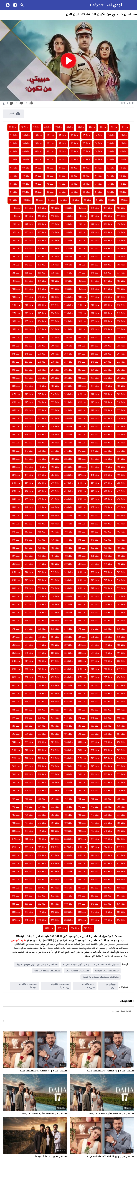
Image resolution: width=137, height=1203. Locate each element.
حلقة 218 (16, 305)
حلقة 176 (95, 273)
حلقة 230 (95, 322)
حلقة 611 (55, 661)
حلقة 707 (95, 750)
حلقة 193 (108, 289)
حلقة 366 (82, 443)
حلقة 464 (95, 532)
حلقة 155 (16, 249)
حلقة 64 (98, 176)
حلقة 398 (16, 467)
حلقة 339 (82, 419)
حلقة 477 (42, 540)
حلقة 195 (82, 289)
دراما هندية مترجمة (88, 985)
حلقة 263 (16, 346)
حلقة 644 (95, 694)
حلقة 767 (16, 799)
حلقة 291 (121, 378)
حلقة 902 (16, 920)
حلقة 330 (82, 411)
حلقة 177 (82, 273)
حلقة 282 (121, 370)
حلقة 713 (16, 750)
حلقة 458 (55, 524)
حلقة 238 (108, 330)
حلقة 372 (121, 451)
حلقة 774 (42, 807)
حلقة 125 (55, 225)
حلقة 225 (42, 313)
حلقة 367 (68, 443)
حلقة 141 (82, 241)
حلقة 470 (16, 532)
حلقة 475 (68, 540)
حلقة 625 (108, 677)
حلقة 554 (95, 613)
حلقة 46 (74, 160)
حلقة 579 (121, 637)
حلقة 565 (68, 621)
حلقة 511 (68, 572)
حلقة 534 (121, 597)
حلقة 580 (108, 637)
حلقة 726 (82, 767)
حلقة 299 (16, 378)
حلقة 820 (29, 847)
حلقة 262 (29, 346)
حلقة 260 (55, 346)
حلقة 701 (55, 742)
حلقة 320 (95, 403)
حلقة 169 (68, 265)
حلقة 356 (95, 435)
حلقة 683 (55, 726)
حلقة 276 (82, 362)
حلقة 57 (62, 168)
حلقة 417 (121, 491)
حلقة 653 (95, 702)
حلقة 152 (55, 249)
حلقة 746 (55, 783)
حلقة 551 (16, 605)
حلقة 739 (29, 775)
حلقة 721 (29, 758)
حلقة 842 (95, 872)
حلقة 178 (68, 273)
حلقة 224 (55, 313)
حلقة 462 (121, 532)
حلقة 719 (55, 758)
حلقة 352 (29, 427)
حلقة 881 (55, 904)
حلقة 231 (82, 322)
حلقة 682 (68, 726)
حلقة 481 (108, 548)
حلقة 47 (62, 160)
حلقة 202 (108, 297)
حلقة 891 (42, 912)
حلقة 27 (62, 144)
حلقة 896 (95, 920)
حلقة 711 (42, 750)
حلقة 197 (55, 289)
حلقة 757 (29, 791)
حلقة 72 (123, 184)
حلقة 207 (42, 297)
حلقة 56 (74, 168)
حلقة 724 (108, 767)
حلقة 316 (29, 394)
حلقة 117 (42, 216)
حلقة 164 (16, 257)
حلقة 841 (108, 872)
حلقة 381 (121, 459)
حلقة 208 (29, 297)
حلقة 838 (29, 864)
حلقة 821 (16, 847)
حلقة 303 (82, 386)
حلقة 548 (55, 605)
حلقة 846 (42, 872)
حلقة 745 (68, 783)
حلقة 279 (42, 362)
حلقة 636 (82, 686)
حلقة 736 (68, 775)
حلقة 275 (95, 362)
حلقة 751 (108, 791)
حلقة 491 (95, 556)
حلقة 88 (50, 192)
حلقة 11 (12, 127)
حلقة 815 (95, 847)
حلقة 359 (55, 435)
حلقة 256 (108, 346)
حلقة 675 (42, 718)
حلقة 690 (82, 734)
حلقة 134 (55, 233)
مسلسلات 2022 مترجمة (107, 971)
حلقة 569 (16, 621)
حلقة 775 (29, 807)
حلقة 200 (16, 289)
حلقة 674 (55, 718)
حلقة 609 (82, 661)
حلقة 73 (111, 184)
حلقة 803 (16, 831)
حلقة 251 (55, 338)
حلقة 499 (108, 564)
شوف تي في (18, 940)
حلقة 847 (29, 872)
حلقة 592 (68, 645)
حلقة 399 (121, 475)
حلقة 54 (98, 168)
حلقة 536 (95, 597)
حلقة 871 (68, 896)
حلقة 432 (42, 499)
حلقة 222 (82, 313)
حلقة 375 (82, 451)
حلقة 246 (121, 338)
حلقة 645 (82, 694)
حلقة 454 (108, 524)
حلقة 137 (16, 233)
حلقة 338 (95, 419)
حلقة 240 (82, 330)
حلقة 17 (62, 135)
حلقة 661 (108, 710)
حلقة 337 (108, 419)
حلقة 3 (103, 127)
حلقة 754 (68, 791)
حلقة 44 (98, 160)
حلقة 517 (108, 581)
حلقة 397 (29, 467)
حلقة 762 (82, 799)
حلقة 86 (74, 192)
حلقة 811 (29, 839)
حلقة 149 (95, 249)
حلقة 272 (16, 354)
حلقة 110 (16, 208)
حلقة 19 (38, 135)
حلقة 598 (108, 653)
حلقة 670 (108, 718)
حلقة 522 (42, 581)
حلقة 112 (108, 216)
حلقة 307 (29, 386)
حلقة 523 (29, 581)
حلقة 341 (55, 419)
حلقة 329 (95, 411)
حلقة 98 (51, 200)
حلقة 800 (55, 831)
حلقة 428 (95, 499)
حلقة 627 (82, 677)
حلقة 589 (108, 645)
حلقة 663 (82, 710)
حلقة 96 (75, 200)
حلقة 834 (82, 864)
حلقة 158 (95, 257)
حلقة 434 (16, 499)
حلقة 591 (82, 645)
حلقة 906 (49, 928)
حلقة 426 (121, 499)
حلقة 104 (95, 208)
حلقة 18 (50, 135)
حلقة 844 (68, 872)
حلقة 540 (42, 597)
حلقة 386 (55, 459)
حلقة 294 (82, 378)
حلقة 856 (29, 880)
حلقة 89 (38, 192)
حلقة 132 (82, 233)
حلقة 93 (112, 200)
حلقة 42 (123, 160)
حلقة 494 (55, 556)
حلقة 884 (16, 904)
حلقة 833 (95, 864)
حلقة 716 (95, 758)
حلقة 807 (82, 839)
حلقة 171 (42, 265)
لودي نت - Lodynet (106, 4)
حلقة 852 (82, 880)
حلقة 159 (82, 257)
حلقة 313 (68, 394)
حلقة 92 (124, 200)
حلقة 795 (121, 831)
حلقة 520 (68, 581)
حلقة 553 (108, 613)
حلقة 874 (29, 896)
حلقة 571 (108, 629)
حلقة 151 (68, 249)
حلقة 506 (16, 564)
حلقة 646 (68, 694)
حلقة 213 (82, 305)
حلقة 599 (95, 653)
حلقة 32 (123, 152)
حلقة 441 (42, 508)
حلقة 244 (29, 330)
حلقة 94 (99, 200)
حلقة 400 (108, 475)
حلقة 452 (16, 516)
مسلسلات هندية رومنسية (60, 985)
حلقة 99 (39, 200)
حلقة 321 (82, 403)
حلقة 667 (29, 710)
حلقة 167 (95, 265)
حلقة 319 (108, 403)
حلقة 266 (95, 354)
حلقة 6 (70, 127)
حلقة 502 (68, 564)
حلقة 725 (95, 767)
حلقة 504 (42, 564)
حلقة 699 (82, 742)
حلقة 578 (16, 629)
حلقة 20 (26, 135)
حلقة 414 (42, 483)
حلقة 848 (16, 872)
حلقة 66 (74, 176)
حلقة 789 (82, 823)
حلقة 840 (121, 872)
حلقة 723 (121, 767)
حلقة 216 (42, 305)
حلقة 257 (95, 346)
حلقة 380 (16, 451)
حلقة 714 (121, 758)
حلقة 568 (29, 621)
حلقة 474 (82, 540)
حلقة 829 (29, 856)
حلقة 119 (16, 216)
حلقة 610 (68, 661)
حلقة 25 (86, 144)
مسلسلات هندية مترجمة (47, 971)
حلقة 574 (68, 629)
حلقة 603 (42, 653)
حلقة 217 (29, 305)
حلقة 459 (42, 524)
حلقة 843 (82, 872)
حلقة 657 (42, 702)
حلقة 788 (95, 823)
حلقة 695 (16, 734)
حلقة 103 (108, 208)
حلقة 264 (121, 354)
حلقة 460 (29, 524)
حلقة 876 (121, 904)
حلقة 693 (42, 734)
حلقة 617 (95, 669)
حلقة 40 (26, 152)
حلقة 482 (95, 548)
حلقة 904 (75, 928)
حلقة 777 (121, 815)
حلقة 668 (16, 710)
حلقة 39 (38, 152)
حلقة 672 (82, 718)
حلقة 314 (55, 394)
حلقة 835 (68, 864)
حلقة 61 (13, 168)
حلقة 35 (86, 152)
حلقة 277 (68, 362)
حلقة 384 (82, 459)
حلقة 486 (42, 548)
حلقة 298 (29, 378)
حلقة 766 (29, 799)
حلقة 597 (121, 653)
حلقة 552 (121, 613)
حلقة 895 (108, 920)
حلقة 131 (95, 233)
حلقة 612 (42, 661)
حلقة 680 (95, 726)
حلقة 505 (29, 564)
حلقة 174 (121, 273)
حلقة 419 (95, 491)
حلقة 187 (68, 281)
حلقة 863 (55, 888)
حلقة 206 (55, 297)
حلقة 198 (42, 289)
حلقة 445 (108, 516)
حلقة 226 (29, 313)
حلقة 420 (82, 491)
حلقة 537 (82, 597)
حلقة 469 (29, 532)
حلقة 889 (68, 912)
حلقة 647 (55, 694)
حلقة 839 (16, 864)
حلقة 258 (82, 346)
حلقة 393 (82, 467)
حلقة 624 (121, 677)
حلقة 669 (121, 718)
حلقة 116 (55, 216)
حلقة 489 (121, 556)
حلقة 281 (16, 362)
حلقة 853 (68, 880)
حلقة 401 (95, 475)
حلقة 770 (95, 807)
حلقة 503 (55, 564)
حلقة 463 (108, 532)
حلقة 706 (108, 750)
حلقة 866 (16, 888)
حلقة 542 (16, 597)
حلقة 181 (29, 273)
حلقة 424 (29, 491)
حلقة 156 (121, 257)
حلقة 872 (55, 896)
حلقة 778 (108, 815)
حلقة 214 (68, 305)
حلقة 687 (121, 734)
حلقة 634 (108, 686)
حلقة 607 (108, 661)
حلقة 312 (82, 394)
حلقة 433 (29, 499)
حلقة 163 (29, 257)
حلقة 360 (42, 435)
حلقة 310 (108, 394)
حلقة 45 (86, 160)
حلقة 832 (108, 864)
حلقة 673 (68, 718)
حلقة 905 (62, 928)
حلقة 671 (95, 718)
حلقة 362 (16, 435)
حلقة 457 (68, 524)
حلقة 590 (95, 645)
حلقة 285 (82, 370)
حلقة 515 (16, 572)
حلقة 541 (29, 597)
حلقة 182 (16, 273)
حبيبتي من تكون (110, 985)
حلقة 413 (55, 483)
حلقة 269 (55, 354)
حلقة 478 (29, 540)
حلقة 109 (29, 208)
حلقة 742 (108, 783)
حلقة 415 (29, 483)
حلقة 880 (68, 904)
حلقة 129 (121, 233)
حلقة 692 (55, 734)
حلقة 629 (55, 677)
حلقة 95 (87, 200)
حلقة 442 (29, 508)
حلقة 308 (16, 386)
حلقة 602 (55, 653)
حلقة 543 (121, 605)
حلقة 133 (68, 233)
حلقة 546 (82, 605)
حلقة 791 (55, 823)
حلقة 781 (68, 815)
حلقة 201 (121, 297)
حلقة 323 (55, 403)
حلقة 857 (16, 880)
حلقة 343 (29, 419)
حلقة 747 (42, 783)
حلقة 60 (26, 168)
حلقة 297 (42, 378)
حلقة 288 (42, 370)
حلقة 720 (42, 758)
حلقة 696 (121, 742)
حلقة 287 (55, 370)
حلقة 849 (121, 880)
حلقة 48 (50, 160)
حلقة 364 (108, 443)
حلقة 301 (108, 386)
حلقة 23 (111, 144)
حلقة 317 (16, 394)
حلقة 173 (16, 265)
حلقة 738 (42, 775)
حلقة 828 (42, 856)
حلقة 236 (16, 322)
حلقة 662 (95, 710)
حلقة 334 (29, 411)
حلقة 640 (29, 686)
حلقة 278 (55, 362)
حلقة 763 (68, 799)
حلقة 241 (68, 330)
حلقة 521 (55, 581)
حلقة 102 (121, 208)
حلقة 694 (29, 734)
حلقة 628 (68, 677)
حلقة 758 (16, 791)
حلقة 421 (68, 491)
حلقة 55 (86, 168)
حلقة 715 (108, 758)
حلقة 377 (55, 451)
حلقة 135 (42, 233)
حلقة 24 (98, 144)
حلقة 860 (95, 888)
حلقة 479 (16, 540)
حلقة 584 (55, 637)
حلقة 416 (16, 483)
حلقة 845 (55, 872)
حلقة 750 (121, 791)
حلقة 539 (55, 597)
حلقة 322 (68, 403)
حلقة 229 (108, 322)
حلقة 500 (95, 564)
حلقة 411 (82, 483)
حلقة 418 (108, 491)
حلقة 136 (29, 233)
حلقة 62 (123, 176)
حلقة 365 (95, 443)
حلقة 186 (82, 281)
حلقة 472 (108, 540)
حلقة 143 (55, 241)
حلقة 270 (42, 354)
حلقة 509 (95, 572)
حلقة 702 (42, 742)
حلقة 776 (16, 807)
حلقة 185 (95, 281)
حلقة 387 (42, 459)
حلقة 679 (108, 726)
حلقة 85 (86, 192)
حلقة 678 (121, 726)
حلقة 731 (16, 767)
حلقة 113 (95, 216)
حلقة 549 (42, 605)
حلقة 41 (13, 152)
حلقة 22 (123, 144)
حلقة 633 (121, 686)
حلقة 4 (92, 127)
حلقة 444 (121, 516)
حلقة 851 (95, 880)
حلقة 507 (121, 572)
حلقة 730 (29, 767)
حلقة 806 (95, 839)
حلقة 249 (82, 338)
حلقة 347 (95, 427)
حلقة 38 (50, 152)
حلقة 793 (29, 823)
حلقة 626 (95, 677)
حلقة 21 (13, 135)
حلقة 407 (16, 475)
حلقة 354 (121, 435)
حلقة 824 (95, 856)
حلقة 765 (42, 799)
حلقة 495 (42, 556)
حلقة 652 (108, 702)
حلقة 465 (82, 532)
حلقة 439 (68, 508)
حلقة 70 (26, 176)
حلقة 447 (82, 516)
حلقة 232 (68, 322)
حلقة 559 (29, 613)
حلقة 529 (68, 589)
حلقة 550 (29, 605)
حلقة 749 (16, 783)
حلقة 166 (108, 265)
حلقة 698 (95, 742)
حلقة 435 (121, 508)
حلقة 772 (68, 807)
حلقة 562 (108, 621)
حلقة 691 (68, 734)
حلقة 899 (55, 920)
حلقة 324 (42, 403)
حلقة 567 (42, 621)
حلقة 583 (68, 637)
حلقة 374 (95, 451)
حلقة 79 (38, 184)
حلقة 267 (82, 354)
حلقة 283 (108, 370)
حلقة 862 (68, 888)
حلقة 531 (42, 589)
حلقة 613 (29, 661)
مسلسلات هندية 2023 (77, 971)
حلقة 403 (68, 475)
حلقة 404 (55, 475)
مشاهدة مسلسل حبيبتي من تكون (100, 977)
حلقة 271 (29, 354)
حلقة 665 (55, 710)
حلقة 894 (121, 920)
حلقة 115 (68, 216)
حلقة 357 (82, 435)
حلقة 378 (42, 451)
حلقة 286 (68, 370)
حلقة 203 (95, 297)
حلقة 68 (50, 176)
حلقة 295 (68, 378)
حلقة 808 (68, 839)
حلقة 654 (82, 702)
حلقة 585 (42, 637)
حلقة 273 (121, 362)
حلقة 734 (95, 775)
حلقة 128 (16, 225)
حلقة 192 (121, 289)
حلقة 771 (82, 807)
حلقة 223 (68, 313)
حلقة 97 (63, 200)
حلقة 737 (55, 775)
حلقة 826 (68, 856)
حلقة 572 (95, 629)
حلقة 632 (16, 677)
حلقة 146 (16, 241)
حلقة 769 (108, 807)
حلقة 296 (55, 378)
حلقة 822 (121, 856)
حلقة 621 (42, 669)
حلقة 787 (108, 823)
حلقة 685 (29, 726)
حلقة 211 (108, 305)
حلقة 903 (88, 928)
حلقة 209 (16, 297)
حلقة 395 (55, 467)
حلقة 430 (68, 499)
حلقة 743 (95, 783)
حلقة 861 (82, 888)
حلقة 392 (95, 467)
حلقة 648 (42, 694)
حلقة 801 (42, 831)
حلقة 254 (16, 338)
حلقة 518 (95, 581)
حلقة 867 (121, 896)
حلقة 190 (29, 281)
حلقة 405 (42, 475)
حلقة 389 (16, 459)
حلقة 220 (108, 313)
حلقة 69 (38, 176)
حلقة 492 (82, 556)
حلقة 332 (55, 411)
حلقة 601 (68, 653)
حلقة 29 (38, 144)
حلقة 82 (123, 192)
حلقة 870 (82, 896)
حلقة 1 (125, 127)
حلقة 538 (68, 597)
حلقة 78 (50, 184)
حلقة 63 (111, 176)
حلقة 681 (82, 726)
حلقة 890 (55, 912)
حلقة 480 (121, 548)
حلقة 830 (16, 856)
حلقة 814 (108, 847)
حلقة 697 (108, 742)
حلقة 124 (68, 225)
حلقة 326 (16, 403)
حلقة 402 (82, 475)
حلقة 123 (82, 225)
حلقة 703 (29, 742)
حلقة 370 (29, 443)
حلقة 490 (108, 556)
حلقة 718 (68, 758)
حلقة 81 (13, 184)
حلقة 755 (55, 791)
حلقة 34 (98, 152)
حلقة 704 (16, 742)
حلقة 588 (121, 645)
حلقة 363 (121, 443)
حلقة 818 (55, 847)
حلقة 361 (29, 435)
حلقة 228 (121, 322)
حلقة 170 (55, 265)
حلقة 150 (82, 249)
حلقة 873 (42, 896)
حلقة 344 (16, 419)
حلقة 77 (62, 184)
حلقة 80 (26, 184)
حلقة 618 (82, 669)
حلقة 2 (114, 127)
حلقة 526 (108, 589)
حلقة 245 (16, 330)
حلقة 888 (82, 912)
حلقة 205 (68, 297)
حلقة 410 (95, 483)
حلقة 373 (108, 451)
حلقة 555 (82, 613)
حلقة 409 (108, 483)
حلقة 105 (82, 208)
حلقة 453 (121, 524)
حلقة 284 (95, 370)
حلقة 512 (55, 572)
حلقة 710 (55, 750)
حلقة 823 (108, 856)
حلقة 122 (95, 225)
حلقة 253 (29, 338)
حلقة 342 (42, 419)
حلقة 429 (82, 499)
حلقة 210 (121, 305)
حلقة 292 (108, 378)
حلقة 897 (82, 920)
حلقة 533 (16, 589)
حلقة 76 (74, 184)
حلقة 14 (98, 135)
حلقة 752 (95, 791)
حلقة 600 (82, 653)
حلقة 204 (82, 297)
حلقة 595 (29, 645)
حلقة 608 (95, 661)
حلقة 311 (95, 394)
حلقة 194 (95, 289)
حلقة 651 (121, 702)
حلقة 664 (68, 710)
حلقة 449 (55, 516)
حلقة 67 (62, 176)
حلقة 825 (82, 856)
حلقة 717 (82, 758)
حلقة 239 (95, 330)
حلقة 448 (68, 516)
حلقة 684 (42, 726)
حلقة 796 (108, 831)
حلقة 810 (42, 839)
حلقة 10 (24, 127)
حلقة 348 (82, 427)
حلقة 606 (121, 661)
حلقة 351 (42, 427)
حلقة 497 (16, 556)
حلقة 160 (68, 257)
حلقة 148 (108, 249)
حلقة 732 (121, 775)
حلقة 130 (108, 233)
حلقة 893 (16, 912)
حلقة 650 (16, 694)
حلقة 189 (42, 281)
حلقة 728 (55, 767)
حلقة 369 (42, 443)
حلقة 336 (121, 419)
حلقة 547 (68, 605)
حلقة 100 (26, 200)
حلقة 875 (16, 896)
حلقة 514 (29, 572)
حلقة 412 (68, 483)
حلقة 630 (42, 677)
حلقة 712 (29, 750)
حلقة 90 (26, 192)
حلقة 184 (108, 281)
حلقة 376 (68, 451)
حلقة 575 (55, 629)
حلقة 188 (55, 281)
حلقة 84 (98, 192)
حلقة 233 (55, 322)
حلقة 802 (29, 831)
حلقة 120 (121, 225)
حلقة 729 (42, 767)
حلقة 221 (95, 313)
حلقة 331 (68, 411)
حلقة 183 (121, 281)
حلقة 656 (55, 702)
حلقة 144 (42, 241)
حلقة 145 (29, 241)
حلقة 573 (82, 629)
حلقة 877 (108, 904)
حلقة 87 (62, 192)
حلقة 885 (121, 912)
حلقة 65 (86, 176)
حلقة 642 (121, 694)
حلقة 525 (121, 589)
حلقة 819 (42, 847)
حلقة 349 (68, 427)
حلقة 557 (55, 613)
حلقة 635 (95, 686)
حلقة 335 (16, 411)
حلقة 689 (95, 734)
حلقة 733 (108, 775)
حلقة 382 (108, 459)
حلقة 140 (95, 241)
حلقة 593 (55, 645)
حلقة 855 (42, 880)
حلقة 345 (121, 427)
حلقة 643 (108, 694)
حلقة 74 (98, 184)
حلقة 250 (68, 338)
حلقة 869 (95, 896)
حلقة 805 (108, 839)
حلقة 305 (55, 386)
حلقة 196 (68, 289)
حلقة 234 (42, 322)
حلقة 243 (42, 330)
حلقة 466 (68, 532)
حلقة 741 (121, 783)
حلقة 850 (108, 880)
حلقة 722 (16, 758)
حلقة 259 (68, 346)
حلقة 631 (29, 677)
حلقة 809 (55, 839)
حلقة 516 (121, 581)
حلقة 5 (81, 127)
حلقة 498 (121, 564)
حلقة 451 (29, 516)
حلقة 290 (16, 370)
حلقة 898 (68, 920)
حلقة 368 (55, 443)
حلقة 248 (95, 338)
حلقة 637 (68, 686)
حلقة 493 (68, 556)
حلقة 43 (111, 160)
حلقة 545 (95, 605)
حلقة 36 (74, 152)
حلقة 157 (108, 257)
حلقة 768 (121, 807)
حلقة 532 (29, 589)
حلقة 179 (55, 273)
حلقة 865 (29, 888)
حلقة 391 (108, 467)
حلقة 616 (108, 669)
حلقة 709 (68, 750)
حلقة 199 (29, 289)
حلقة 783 (42, 815)
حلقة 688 (108, 734)
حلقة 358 (68, 435)
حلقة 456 (82, 524)
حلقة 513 (42, 572)
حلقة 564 (82, 621)
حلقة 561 (121, 621)
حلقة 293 (95, 378)
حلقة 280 (29, 362)
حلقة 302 (95, 386)
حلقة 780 (82, 815)
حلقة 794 (16, 823)
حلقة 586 (29, 637)
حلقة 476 (55, 540)
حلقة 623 (16, 669)
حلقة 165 (121, 265)
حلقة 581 (95, 637)
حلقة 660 (121, 710)
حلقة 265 (108, 354)
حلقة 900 (42, 920)
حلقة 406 (29, 475)
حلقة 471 (121, 540)
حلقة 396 (42, 467)
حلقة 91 (13, 192)
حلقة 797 (95, 831)
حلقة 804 (121, 839)
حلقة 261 (42, 346)
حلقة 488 (16, 548)
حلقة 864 (42, 888)
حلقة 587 (16, 637)
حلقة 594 (42, 645)
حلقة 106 (68, 208)
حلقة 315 (42, 394)
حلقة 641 (16, 686)
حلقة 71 (13, 176)
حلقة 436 (108, 508)
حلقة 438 (82, 508)
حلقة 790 (68, 823)
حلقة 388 (29, 459)
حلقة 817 (68, 847)
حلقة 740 (16, 775)
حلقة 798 (82, 831)
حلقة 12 (123, 135)
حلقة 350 (55, 427)
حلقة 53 (111, 168)
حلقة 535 (108, 597)
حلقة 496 (29, 556)
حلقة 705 (121, 750)
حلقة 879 (82, 904)
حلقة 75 (86, 184)
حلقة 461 (16, 524)
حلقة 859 (108, 888)
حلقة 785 (16, 815)
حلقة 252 (42, 338)
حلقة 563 (95, 621)
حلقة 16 (74, 135)
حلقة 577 (29, 629)
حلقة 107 (55, 208)
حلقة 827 (55, 856)
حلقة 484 (68, 548)
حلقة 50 (26, 160)
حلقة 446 (95, 516)
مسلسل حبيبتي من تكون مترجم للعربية (36, 964)
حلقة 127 (29, 225)
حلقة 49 (38, 160)
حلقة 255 (121, 346)
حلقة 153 (42, 249)
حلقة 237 (121, 330)
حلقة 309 (121, 394)
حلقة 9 (36, 127)
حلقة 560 (16, 613)
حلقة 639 (42, 686)
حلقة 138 (121, 241)
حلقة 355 (108, 435)
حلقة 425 (16, 491)
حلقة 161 (55, 257)
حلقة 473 (95, 540)
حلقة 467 (55, 532)
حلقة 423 (42, 491)
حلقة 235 (29, 322)
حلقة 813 (121, 847)
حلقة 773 (55, 807)
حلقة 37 (62, 152)
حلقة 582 (82, 637)
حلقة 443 (16, 508)
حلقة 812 (16, 839)
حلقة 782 (55, 815)
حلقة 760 (108, 799)
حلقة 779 (95, 815)
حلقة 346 (108, 427)
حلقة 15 (86, 135)
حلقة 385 (68, 459)
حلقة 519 (82, 581)
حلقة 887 (95, 912)
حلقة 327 (121, 411)
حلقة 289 (29, 370)
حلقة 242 (55, 330)
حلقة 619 (68, 669)
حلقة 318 (121, 403)
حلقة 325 (29, 403)
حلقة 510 (82, 572)
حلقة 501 (82, 564)
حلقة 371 (16, 443)
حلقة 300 (121, 386)
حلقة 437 (95, 508)
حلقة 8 (47, 127)
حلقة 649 (29, 694)
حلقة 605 (16, 653)
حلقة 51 (13, 160)
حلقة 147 (121, 249)
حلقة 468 (42, 532)
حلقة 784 (29, 815)
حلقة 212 (95, 305)
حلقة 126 (42, 225)
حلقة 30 (26, 144)
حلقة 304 (68, 386)
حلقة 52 (123, 168)
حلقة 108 (42, 208)
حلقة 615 (121, 669)
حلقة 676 (29, 718)
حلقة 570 (121, 629)
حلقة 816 (82, 847)
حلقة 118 (29, 216)
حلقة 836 (55, 864)
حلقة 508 (108, 572)
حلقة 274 (108, 362)
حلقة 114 (82, 216)
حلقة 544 (108, 605)
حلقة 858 (121, 888)
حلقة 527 (95, 589)
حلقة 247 (108, 338)
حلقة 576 (42, 629)
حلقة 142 (68, 241)
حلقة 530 (55, 589)
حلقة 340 (68, 419)
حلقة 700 (68, 742)
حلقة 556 (68, 613)
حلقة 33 (111, 152)
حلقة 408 (121, 483)
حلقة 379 (29, 451)
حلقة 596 (16, 645)
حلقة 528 (82, 589)
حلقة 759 (121, 799)
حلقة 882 (42, 904)
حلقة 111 (121, 216)
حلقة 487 (29, 548)
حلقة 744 (82, 783)
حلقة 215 (55, 305)
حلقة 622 (29, 669)
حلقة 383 (95, 459)
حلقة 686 (16, 726)
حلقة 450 (42, 516)
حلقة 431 (55, 499)
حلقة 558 (42, 613)
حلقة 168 (82, 265)
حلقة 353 (16, 427)
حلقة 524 (16, 581)
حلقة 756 (42, 791)
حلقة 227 (16, 313)
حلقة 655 (68, 702)
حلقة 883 (29, 904)
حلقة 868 (108, 896)
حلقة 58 (50, 168)
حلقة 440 (55, 508)
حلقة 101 (13, 200)
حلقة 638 (55, 686)
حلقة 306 (42, 386)
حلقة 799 (68, 831)
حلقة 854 (55, 880)
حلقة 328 (108, 411)
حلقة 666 (42, 710)
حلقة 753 (82, 791)
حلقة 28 (50, 144)
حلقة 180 (42, 273)
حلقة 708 (82, 750)
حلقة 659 (16, 702)
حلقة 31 (13, 144)
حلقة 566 (55, 621)
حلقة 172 (29, 265)
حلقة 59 (38, 168)
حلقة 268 (68, 354)
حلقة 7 (58, 127)
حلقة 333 (42, 411)
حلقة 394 (68, 467)
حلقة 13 (111, 135)
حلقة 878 (95, 904)
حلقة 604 (29, 653)
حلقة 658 (29, 702)
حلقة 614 (16, 661)
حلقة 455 (95, 524)
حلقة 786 (121, 823)
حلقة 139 (108, 241)
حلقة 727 (68, 767)
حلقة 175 (108, 273)
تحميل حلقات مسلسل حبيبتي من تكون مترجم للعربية (91, 964)
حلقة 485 (55, 548)
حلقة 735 (82, 775)
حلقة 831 (121, 864)
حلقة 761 (95, 799)
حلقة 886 (108, 912)
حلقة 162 (42, 257)
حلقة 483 (82, 548)
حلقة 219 (121, 313)
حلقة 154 (29, 249)
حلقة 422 (55, 491)
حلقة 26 (74, 144)
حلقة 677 (16, 718)
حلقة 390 (121, 467)
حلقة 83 (111, 192)
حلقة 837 (42, 864)
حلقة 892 (29, 912)
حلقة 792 (42, 823)
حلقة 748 (29, 783)
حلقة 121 (108, 225)
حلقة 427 (108, 499)
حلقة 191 (16, 281)
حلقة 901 (29, 920)
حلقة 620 (55, 669)
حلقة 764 (55, 799)
